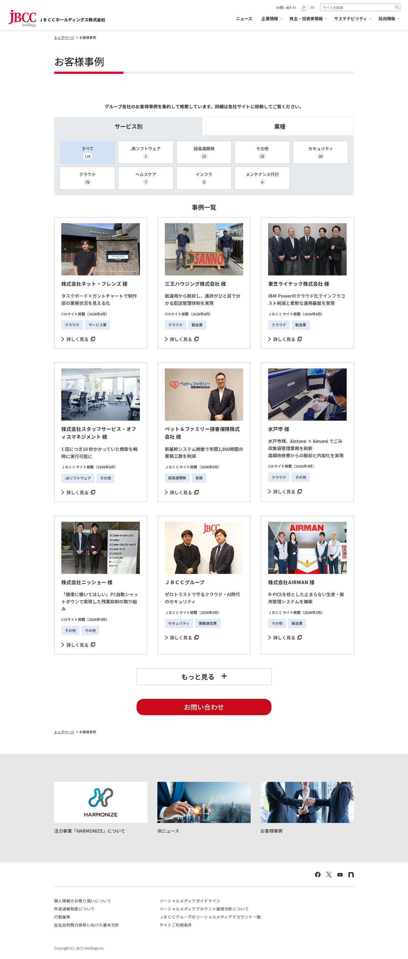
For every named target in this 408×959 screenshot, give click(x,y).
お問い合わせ (286, 7)
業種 (279, 126)
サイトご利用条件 (176, 925)
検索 (396, 7)
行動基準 (62, 917)
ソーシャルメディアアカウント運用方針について (204, 909)
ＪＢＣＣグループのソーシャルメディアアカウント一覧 (210, 917)
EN (312, 7)
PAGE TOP (393, 942)
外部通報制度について (74, 909)
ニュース (244, 18)
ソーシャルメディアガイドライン (190, 900)
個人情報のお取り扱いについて (82, 900)
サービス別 (128, 126)
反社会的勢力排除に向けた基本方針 (86, 925)
